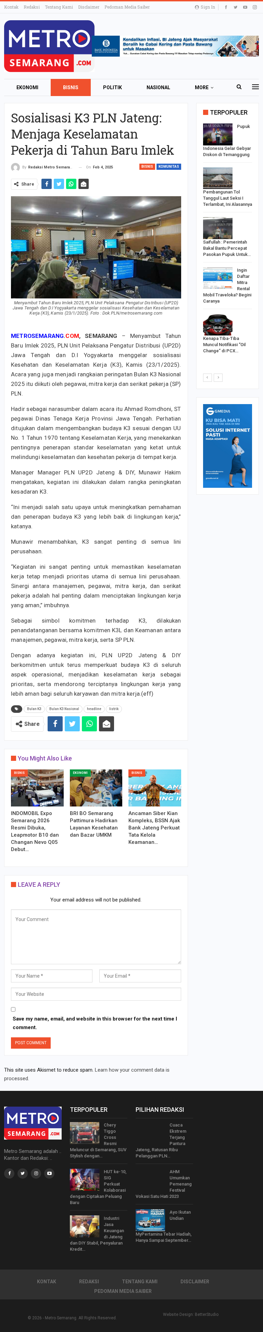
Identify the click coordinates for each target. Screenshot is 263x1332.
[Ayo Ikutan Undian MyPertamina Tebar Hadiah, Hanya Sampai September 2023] (150, 1220)
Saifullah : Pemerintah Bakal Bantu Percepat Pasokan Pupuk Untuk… (227, 248)
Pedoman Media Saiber (127, 7)
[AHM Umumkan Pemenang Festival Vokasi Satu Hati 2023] (150, 1180)
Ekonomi (27, 87)
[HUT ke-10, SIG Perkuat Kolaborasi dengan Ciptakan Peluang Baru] (84, 1180)
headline (94, 709)
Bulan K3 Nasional (64, 709)
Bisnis (70, 87)
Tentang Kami (59, 7)
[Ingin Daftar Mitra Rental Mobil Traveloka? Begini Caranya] (218, 278)
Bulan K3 (34, 709)
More (202, 87)
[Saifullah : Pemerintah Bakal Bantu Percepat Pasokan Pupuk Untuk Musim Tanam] (218, 228)
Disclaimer (88, 7)
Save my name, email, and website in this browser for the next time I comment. (95, 1023)
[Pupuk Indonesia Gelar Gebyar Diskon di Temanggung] (218, 134)
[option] (227, 240)
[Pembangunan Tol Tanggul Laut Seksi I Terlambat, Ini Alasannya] (218, 178)
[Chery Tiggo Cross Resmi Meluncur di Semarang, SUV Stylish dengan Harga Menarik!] (84, 1133)
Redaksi (32, 7)
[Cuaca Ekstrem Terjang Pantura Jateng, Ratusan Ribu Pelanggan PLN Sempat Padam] (150, 1133)
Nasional (158, 87)
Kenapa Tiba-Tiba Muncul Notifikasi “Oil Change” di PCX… (224, 344)
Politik (112, 87)
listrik (113, 709)
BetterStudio (206, 1314)
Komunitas (169, 166)
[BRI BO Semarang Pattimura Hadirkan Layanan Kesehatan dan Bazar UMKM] (96, 787)
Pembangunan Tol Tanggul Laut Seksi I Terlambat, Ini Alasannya (227, 198)
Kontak (11, 7)
